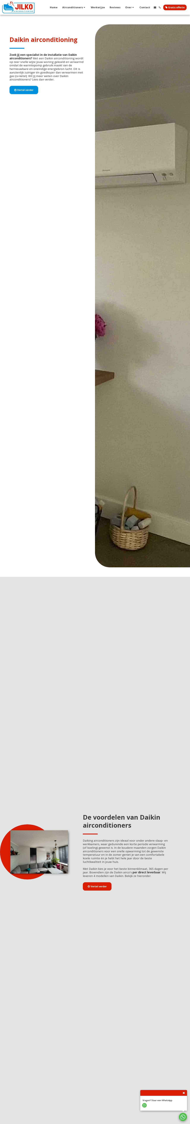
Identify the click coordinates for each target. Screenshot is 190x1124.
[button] (74, 7)
